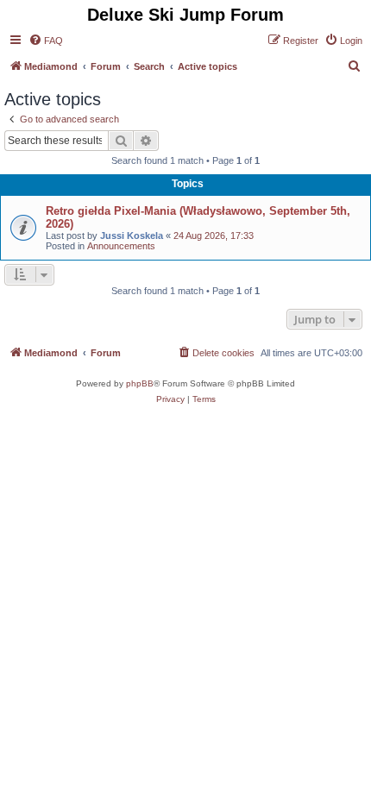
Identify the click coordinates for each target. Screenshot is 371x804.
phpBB (140, 383)
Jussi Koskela (131, 235)
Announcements (121, 246)
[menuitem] (45, 40)
